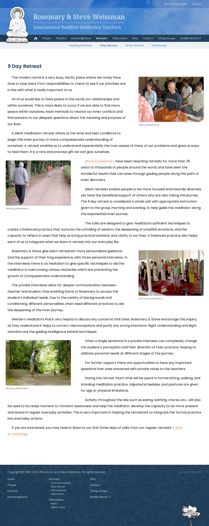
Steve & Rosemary (100, 161)
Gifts (135, 38)
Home (11, 479)
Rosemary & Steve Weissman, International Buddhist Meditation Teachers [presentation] (16, 24)
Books (54, 503)
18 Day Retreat (134, 45)
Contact (196, 4)
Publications (119, 38)
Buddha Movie (188, 38)
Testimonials (159, 45)
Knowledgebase (81, 38)
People (46, 38)
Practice (61, 38)
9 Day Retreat (108, 45)
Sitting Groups (166, 38)
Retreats (101, 38)
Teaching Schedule (175, 4)
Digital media (58, 507)
